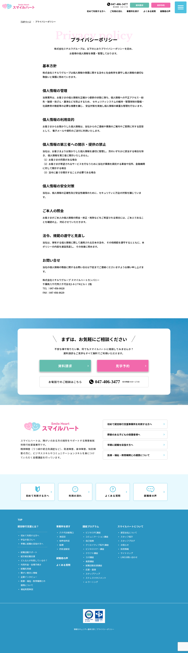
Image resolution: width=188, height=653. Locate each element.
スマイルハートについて (130, 526)
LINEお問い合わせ (129, 557)
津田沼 (62, 536)
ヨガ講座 (90, 557)
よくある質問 (149, 11)
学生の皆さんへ (28, 539)
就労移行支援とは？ (28, 526)
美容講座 (90, 561)
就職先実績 (26, 568)
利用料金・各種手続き (31, 564)
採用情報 (125, 548)
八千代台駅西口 (66, 532)
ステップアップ (93, 573)
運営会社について (129, 532)
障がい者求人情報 (29, 572)
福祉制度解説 (27, 589)
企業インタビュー (29, 576)
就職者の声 (165, 11)
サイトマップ (127, 553)
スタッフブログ (128, 540)
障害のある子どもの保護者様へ (123, 434)
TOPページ (26, 21)
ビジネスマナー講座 (95, 548)
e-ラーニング (92, 581)
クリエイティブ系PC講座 (97, 544)
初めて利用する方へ (96, 11)
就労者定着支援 (28, 556)
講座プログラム (91, 526)
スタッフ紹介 (127, 536)
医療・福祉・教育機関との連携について (128, 455)
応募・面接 (91, 569)
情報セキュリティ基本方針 (84, 629)
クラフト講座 (92, 553)
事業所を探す (133, 11)
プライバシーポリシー (105, 629)
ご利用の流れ (116, 11)
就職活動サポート (29, 552)
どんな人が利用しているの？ (34, 560)
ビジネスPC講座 (93, 532)
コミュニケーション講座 (97, 536)
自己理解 (90, 540)
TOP (20, 519)
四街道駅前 (64, 548)
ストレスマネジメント (96, 577)
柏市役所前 (64, 540)
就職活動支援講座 (94, 565)
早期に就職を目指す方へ (120, 445)
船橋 (61, 544)
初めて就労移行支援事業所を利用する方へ (129, 424)
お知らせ (125, 544)
